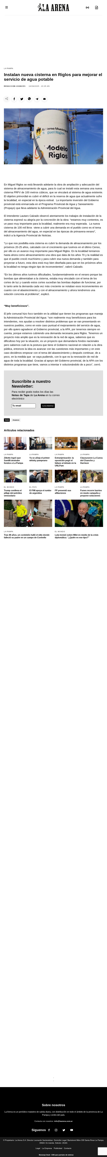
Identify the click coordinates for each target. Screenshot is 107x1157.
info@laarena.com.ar (63, 1121)
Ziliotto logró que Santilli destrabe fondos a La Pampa (13, 460)
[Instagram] (56, 1130)
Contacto (67, 1148)
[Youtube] (72, 1130)
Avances (16, 420)
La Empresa (47, 1148)
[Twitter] (64, 1130)
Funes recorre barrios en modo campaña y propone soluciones (91, 493)
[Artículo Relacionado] (15, 443)
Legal (38, 1148)
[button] (14, 99)
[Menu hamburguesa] (7, 7)
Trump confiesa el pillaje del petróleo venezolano (13, 493)
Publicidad (58, 1148)
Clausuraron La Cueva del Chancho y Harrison (91, 460)
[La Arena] (53, 7)
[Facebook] (49, 1130)
